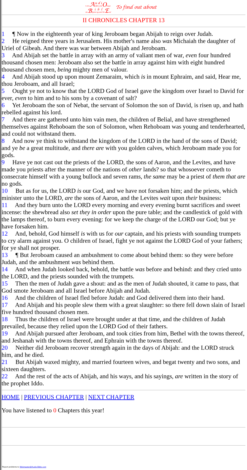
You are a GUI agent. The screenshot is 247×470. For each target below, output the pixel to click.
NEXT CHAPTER (111, 396)
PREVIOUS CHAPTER (54, 396)
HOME (11, 396)
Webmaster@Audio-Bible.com (33, 467)
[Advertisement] (123, 436)
